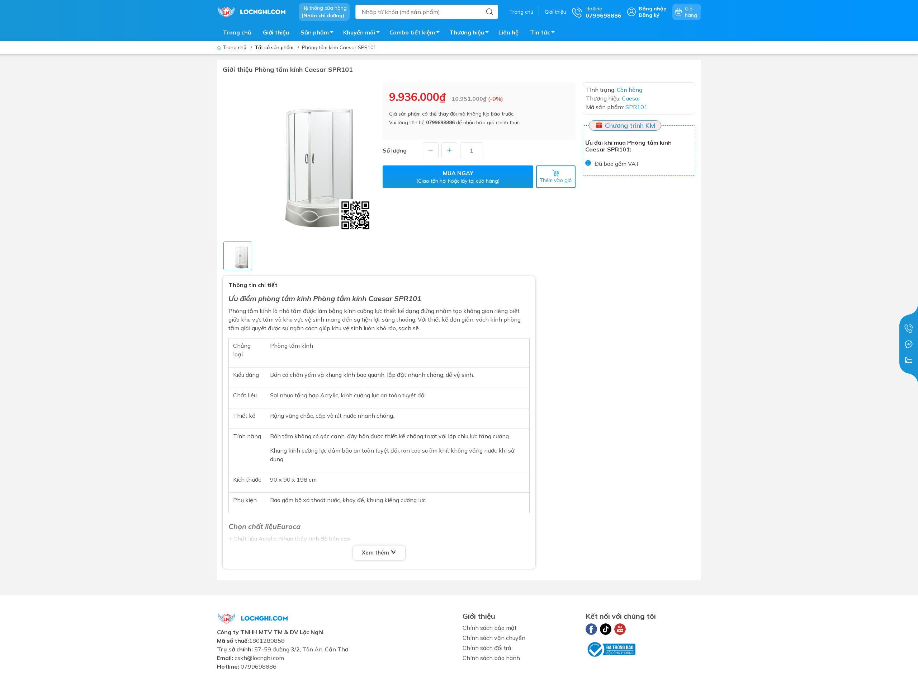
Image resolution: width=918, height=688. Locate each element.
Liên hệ (508, 32)
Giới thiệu (555, 12)
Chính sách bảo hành (491, 657)
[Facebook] (591, 629)
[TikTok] (605, 629)
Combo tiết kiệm (412, 32)
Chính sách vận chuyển (494, 637)
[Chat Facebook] (908, 344)
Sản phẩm (315, 32)
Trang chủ (521, 12)
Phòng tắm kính (291, 345)
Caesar (380, 298)
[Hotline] (908, 328)
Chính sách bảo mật (490, 627)
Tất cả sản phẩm (274, 47)
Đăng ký (649, 15)
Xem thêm (376, 552)
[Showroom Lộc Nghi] (254, 11)
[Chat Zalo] (908, 360)
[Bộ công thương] (611, 648)
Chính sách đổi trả (487, 647)
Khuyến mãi (359, 32)
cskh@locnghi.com (259, 657)
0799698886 (440, 122)
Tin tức (540, 32)
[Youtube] (620, 629)
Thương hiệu (466, 32)
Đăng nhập (653, 8)
